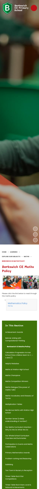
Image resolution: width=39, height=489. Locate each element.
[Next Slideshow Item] (35, 229)
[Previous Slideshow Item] (35, 234)
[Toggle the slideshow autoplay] (35, 240)
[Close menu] (34, 8)
